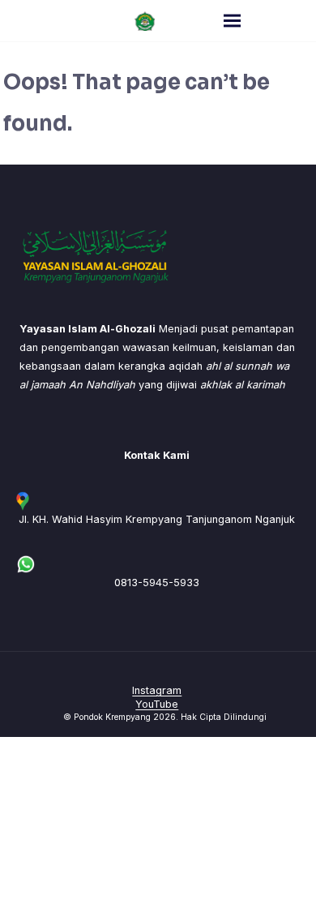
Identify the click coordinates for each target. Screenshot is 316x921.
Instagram (156, 690)
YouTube (156, 704)
